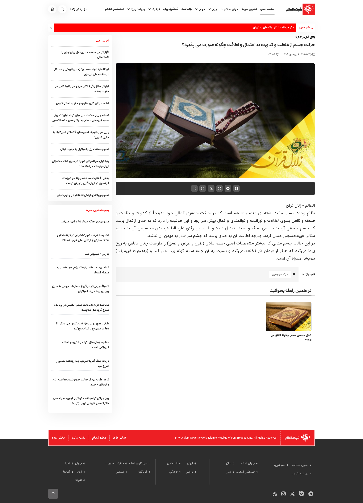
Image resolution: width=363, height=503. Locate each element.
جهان (201, 9)
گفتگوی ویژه (170, 9)
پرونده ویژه (137, 9)
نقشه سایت (78, 438)
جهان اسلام (231, 9)
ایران (214, 9)
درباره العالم (99, 438)
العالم (310, 206)
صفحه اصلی (267, 9)
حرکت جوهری (280, 274)
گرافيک (155, 9)
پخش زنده (58, 438)
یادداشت (186, 9)
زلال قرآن (293, 206)
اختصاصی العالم (114, 9)
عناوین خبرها (249, 9)
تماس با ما (119, 438)
